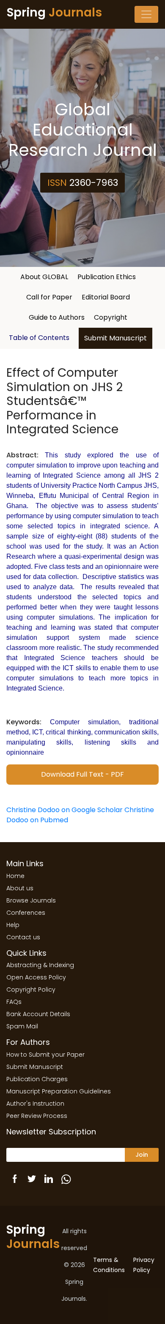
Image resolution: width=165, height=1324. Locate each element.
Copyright (110, 317)
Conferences (25, 912)
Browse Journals (31, 900)
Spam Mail (22, 1026)
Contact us (23, 937)
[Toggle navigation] (146, 14)
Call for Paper (49, 297)
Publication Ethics (106, 277)
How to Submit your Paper (45, 1054)
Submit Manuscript (115, 338)
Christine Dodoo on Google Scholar (64, 810)
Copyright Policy (30, 989)
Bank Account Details (38, 1014)
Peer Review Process (36, 1116)
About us (19, 888)
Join (141, 1154)
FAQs (14, 1002)
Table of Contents (39, 338)
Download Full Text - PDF (82, 774)
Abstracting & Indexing (40, 965)
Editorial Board (106, 297)
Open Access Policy (36, 977)
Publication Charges (37, 1079)
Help (12, 925)
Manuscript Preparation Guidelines (58, 1091)
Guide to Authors (57, 317)
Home (15, 876)
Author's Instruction (35, 1103)
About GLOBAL (44, 277)
